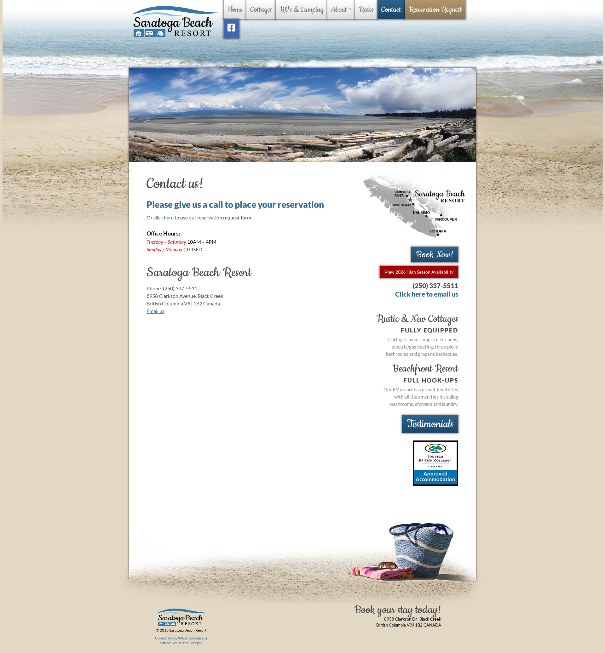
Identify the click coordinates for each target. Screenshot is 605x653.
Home (235, 9)
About (339, 9)
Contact (391, 9)
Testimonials (430, 424)
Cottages (261, 9)
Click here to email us (426, 294)
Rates (366, 9)
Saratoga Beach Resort (174, 21)
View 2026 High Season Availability (418, 272)
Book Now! (434, 254)
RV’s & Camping (301, 9)
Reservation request (435, 9)
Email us (155, 311)
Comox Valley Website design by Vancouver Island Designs (181, 640)
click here (163, 217)
